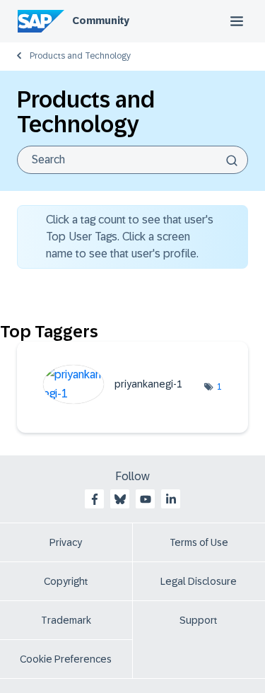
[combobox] (132, 160)
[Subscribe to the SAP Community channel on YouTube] (145, 499)
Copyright (66, 581)
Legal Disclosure (198, 581)
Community (100, 20)
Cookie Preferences (66, 659)
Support (198, 620)
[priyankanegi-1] (118, 400)
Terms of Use (199, 542)
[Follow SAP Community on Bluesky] (120, 499)
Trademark (66, 620)
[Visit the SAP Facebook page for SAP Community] (94, 499)
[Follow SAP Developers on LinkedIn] (171, 499)
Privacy (65, 542)
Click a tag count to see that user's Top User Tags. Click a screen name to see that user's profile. (129, 237)
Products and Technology (80, 56)
